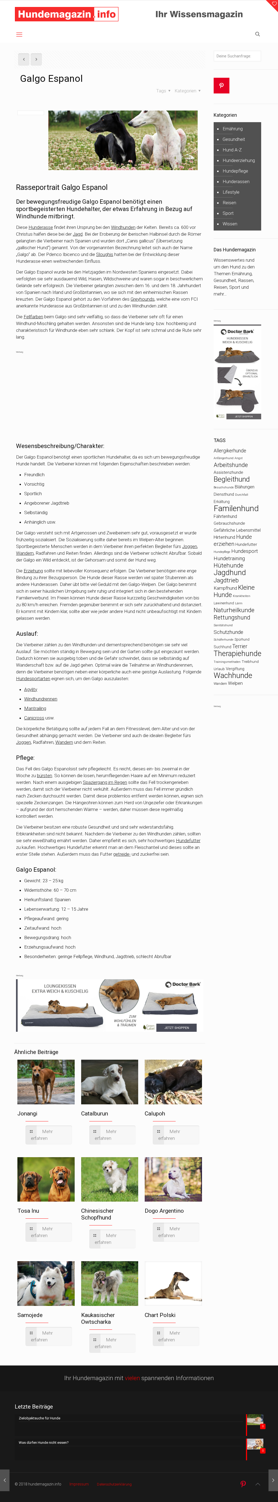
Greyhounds (142, 299)
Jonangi (27, 1113)
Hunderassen (236, 181)
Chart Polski (160, 1315)
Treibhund (250, 662)
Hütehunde (228, 565)
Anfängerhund (223, 458)
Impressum (79, 1484)
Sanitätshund (223, 625)
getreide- (122, 854)
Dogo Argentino (164, 1211)
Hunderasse (41, 227)
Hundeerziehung (239, 160)
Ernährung (233, 128)
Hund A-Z (232, 150)
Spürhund (242, 639)
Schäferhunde (223, 639)
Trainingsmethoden (227, 662)
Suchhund (222, 647)
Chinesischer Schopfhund (97, 1214)
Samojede (30, 1315)
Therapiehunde (237, 653)
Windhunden (123, 227)
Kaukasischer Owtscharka (98, 1318)
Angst (239, 458)
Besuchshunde (224, 487)
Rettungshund (232, 617)
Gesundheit (234, 139)
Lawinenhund (224, 603)
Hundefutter (188, 840)
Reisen (229, 202)
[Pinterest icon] (243, 1484)
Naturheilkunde (234, 610)
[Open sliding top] (272, 6)
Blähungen (244, 486)
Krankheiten (241, 596)
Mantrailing (35, 708)
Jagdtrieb (226, 580)
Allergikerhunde (230, 450)
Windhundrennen (40, 699)
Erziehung (33, 570)
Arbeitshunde (231, 465)
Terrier (239, 646)
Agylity (30, 689)
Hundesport (244, 551)
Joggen (189, 546)
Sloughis (104, 254)
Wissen (230, 223)
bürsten (44, 775)
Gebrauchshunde (229, 523)
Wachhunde (233, 675)
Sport (228, 213)
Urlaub (219, 669)
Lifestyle (231, 192)
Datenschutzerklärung (114, 1484)
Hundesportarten (33, 678)
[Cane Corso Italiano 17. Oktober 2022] (5, 1480)
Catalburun (94, 1113)
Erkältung (222, 501)
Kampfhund (225, 588)
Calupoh (155, 1113)
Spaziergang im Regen (105, 782)
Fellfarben (33, 316)
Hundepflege (235, 171)
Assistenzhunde (228, 472)
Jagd (78, 234)
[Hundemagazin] (67, 13)
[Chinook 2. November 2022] (273, 1480)
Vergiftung (235, 668)
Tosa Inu (28, 1211)
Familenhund (236, 508)
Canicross (34, 718)
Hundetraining (229, 559)
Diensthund (224, 494)
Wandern (25, 553)
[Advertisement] (109, 394)
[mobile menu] (19, 34)
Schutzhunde (228, 632)
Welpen (235, 683)
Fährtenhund (225, 516)
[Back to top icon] (257, 1484)
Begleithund (232, 479)
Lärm (238, 603)
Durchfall (241, 495)
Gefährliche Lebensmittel (237, 530)
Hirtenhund (224, 537)
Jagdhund (230, 572)
